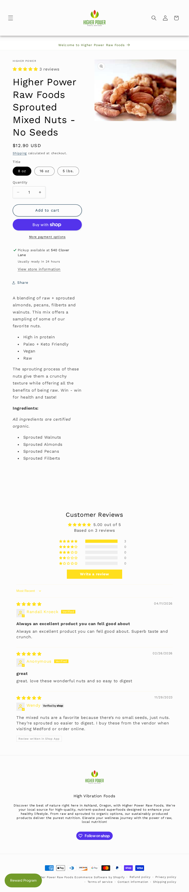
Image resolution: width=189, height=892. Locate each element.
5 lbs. (68, 171)
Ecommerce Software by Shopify (99, 877)
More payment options (47, 237)
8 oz (22, 171)
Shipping (20, 153)
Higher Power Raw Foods (54, 877)
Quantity (20, 182)
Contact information (133, 881)
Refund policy (140, 877)
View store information (39, 269)
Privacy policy (165, 877)
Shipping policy (164, 881)
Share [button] (22, 283)
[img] (28, 604)
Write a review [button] (94, 574)
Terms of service (100, 881)
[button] (10, 18)
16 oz (45, 171)
